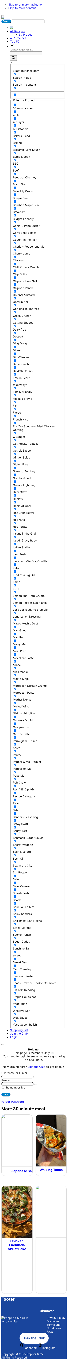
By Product (26, 34)
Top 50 (15, 41)
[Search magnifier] (13, 58)
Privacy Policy (56, 1317)
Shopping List (19, 1030)
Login (13, 1037)
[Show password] (36, 1084)
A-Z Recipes (18, 38)
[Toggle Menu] (2, 15)
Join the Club (19, 1033)
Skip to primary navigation (25, 4)
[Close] (2, 1044)
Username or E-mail (14, 1073)
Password (7, 1080)
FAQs (50, 1331)
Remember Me (15, 1087)
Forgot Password (12, 1101)
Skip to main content (22, 8)
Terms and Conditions (54, 1326)
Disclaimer (54, 1321)
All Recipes (17, 31)
